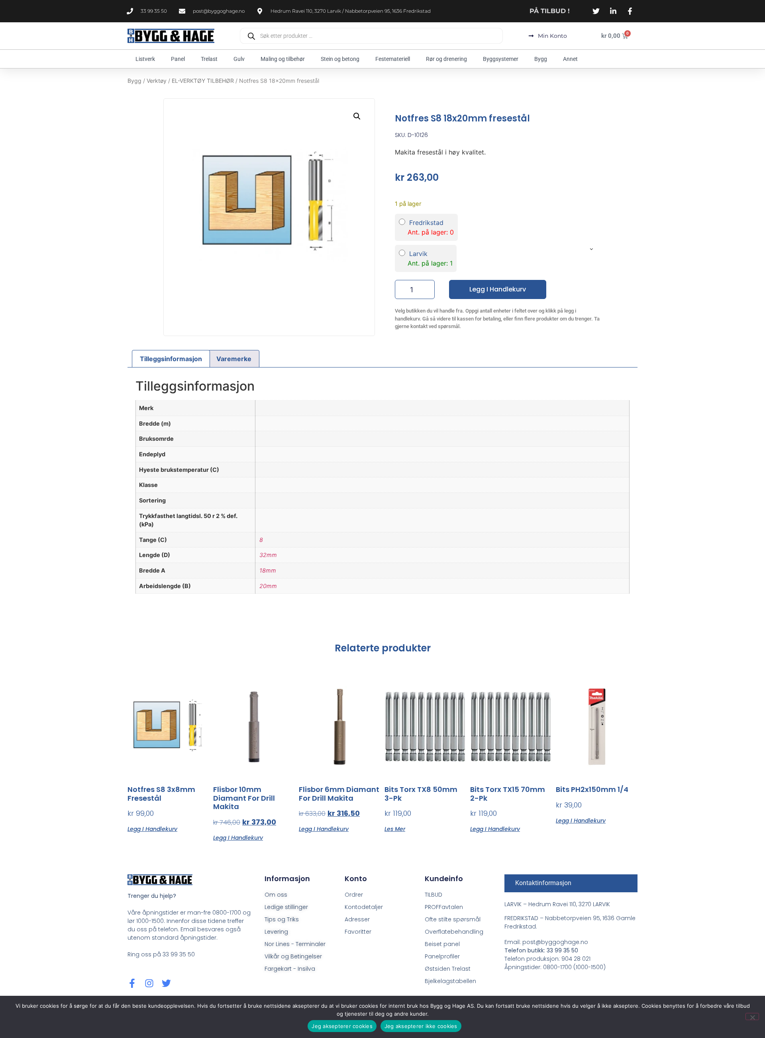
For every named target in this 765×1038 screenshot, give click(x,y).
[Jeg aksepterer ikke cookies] (752, 1016)
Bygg (540, 59)
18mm (267, 570)
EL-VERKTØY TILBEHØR (203, 80)
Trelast (209, 59)
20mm (268, 586)
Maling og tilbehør (283, 59)
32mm (268, 554)
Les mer (394, 828)
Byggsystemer (500, 59)
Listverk (145, 59)
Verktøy (157, 80)
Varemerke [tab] (233, 359)
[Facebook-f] (132, 983)
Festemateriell (392, 59)
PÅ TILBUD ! (550, 11)
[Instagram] (149, 983)
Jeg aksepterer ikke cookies (420, 1026)
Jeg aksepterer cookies (342, 1026)
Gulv (239, 59)
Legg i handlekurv (497, 289)
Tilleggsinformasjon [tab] (171, 359)
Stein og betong (340, 59)
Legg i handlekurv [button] (152, 828)
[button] (357, 116)
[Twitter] (166, 983)
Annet (570, 59)
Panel (178, 59)
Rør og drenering (446, 59)
